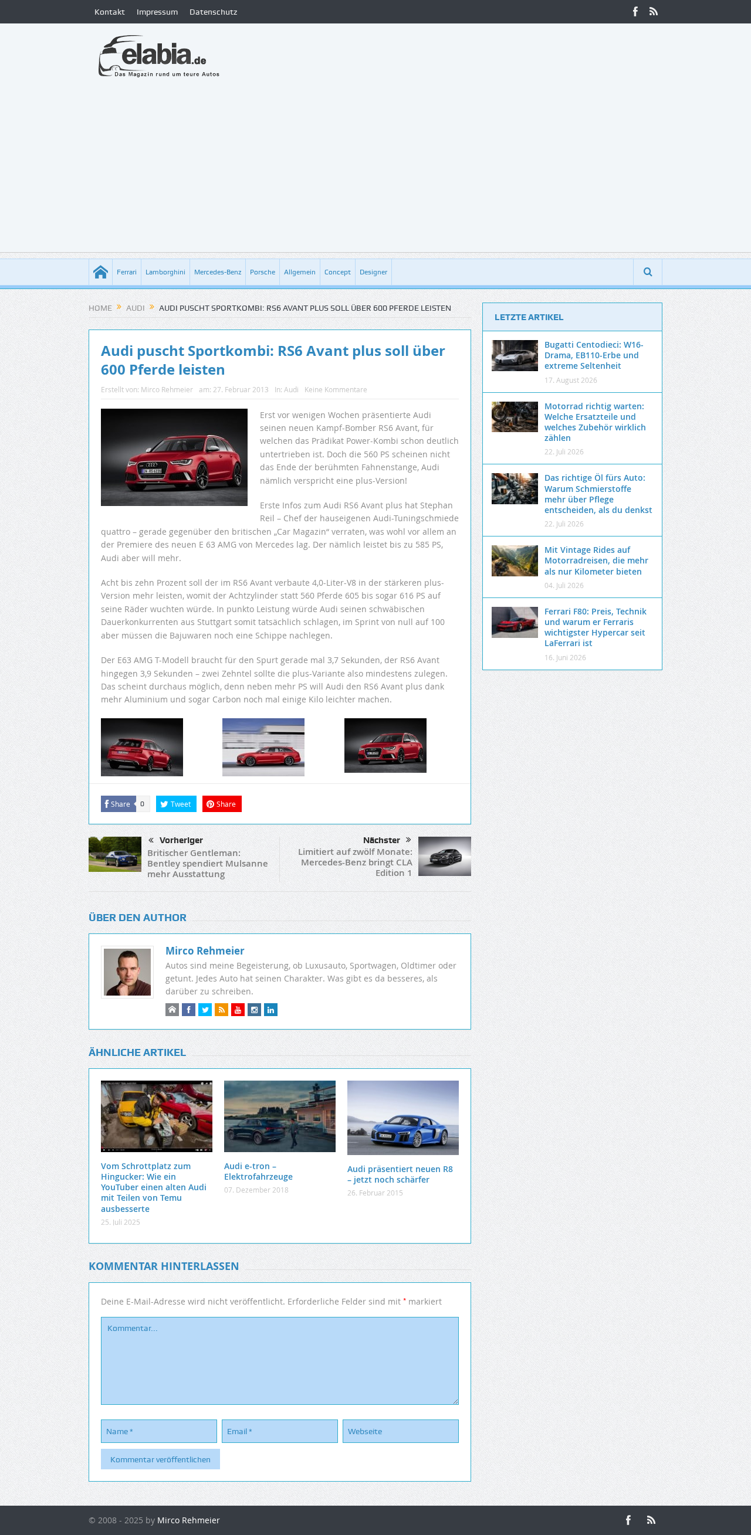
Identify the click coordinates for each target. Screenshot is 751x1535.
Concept (337, 272)
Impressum (157, 11)
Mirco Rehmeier (167, 389)
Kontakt (109, 11)
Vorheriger (181, 840)
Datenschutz (213, 11)
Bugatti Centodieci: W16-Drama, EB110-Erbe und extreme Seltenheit (594, 355)
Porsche (262, 272)
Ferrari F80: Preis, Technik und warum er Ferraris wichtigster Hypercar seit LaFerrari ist (595, 627)
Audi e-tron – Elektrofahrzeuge (258, 1171)
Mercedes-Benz (217, 272)
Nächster (381, 840)
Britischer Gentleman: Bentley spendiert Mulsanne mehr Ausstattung (207, 863)
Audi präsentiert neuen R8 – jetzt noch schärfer (400, 1174)
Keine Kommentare (336, 389)
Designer (373, 272)
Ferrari (127, 272)
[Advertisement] (375, 170)
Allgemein (300, 272)
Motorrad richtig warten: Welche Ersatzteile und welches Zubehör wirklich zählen (595, 422)
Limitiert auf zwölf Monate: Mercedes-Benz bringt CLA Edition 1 (355, 862)
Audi (291, 389)
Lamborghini (165, 272)
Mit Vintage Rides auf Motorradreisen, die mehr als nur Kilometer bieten (596, 560)
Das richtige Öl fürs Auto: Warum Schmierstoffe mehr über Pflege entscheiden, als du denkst (598, 493)
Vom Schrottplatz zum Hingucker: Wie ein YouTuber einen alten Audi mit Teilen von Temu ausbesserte (154, 1187)
